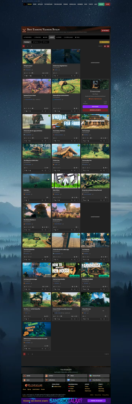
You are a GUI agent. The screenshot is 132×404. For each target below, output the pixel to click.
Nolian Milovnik (28, 99)
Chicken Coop (56, 160)
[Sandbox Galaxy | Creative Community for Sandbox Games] (66, 401)
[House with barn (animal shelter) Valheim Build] (66, 86)
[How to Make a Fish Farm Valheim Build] (66, 121)
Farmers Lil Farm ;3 (57, 219)
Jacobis (56, 69)
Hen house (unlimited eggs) (30, 279)
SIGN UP (101, 4)
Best (52, 37)
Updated (38, 37)
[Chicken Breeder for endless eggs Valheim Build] (66, 240)
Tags (77, 37)
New (46, 37)
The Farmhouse (86, 130)
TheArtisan (27, 194)
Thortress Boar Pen (87, 160)
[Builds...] (24, 4)
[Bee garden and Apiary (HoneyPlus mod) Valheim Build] (95, 181)
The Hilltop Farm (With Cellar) (31, 160)
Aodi (26, 313)
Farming (35, 1)
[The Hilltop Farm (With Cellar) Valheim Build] (37, 151)
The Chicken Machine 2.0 (30, 219)
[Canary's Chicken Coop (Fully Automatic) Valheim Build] (66, 300)
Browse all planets (95, 110)
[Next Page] (31, 46)
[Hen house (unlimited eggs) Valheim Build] (37, 270)
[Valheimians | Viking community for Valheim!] (22, 4)
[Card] (104, 46)
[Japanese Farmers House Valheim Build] (37, 86)
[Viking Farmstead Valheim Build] (37, 56)
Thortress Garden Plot (29, 249)
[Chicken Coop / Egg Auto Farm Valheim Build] (66, 56)
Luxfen (56, 164)
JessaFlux (86, 164)
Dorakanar (57, 194)
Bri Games (57, 283)
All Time (45, 42)
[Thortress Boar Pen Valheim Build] (95, 151)
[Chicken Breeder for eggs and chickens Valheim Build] (37, 121)
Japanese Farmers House (30, 95)
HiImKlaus (86, 134)
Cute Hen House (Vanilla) (59, 279)
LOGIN (107, 4)
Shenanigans (28, 223)
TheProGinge (28, 164)
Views (59, 37)
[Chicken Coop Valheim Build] (66, 151)
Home (24, 1)
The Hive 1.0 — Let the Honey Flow (32, 309)
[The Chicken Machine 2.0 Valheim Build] (37, 210)
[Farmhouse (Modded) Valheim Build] (95, 270)
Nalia (85, 313)
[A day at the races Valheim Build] (95, 300)
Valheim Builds (30, 1)
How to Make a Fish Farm (59, 130)
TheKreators (28, 69)
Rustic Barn (26, 190)
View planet (95, 106)
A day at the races (86, 309)
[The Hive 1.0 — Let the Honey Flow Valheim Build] (37, 300)
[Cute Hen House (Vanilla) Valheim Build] (66, 270)
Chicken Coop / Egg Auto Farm (60, 65)
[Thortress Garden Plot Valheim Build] (37, 240)
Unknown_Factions (59, 134)
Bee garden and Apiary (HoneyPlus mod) (92, 190)
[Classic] (108, 46)
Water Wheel (56, 190)
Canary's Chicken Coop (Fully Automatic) (62, 309)
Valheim (24, 396)
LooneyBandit (28, 134)
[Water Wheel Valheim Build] (66, 181)
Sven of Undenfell (87, 194)
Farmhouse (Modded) (87, 279)
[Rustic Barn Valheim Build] (37, 181)
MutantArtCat (58, 99)
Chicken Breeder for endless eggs (61, 249)
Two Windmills (85, 249)
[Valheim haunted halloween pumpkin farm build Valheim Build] (37, 329)
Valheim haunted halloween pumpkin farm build (35, 338)
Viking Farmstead (28, 65)
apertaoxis (27, 283)
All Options (35, 42)
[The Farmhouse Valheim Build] (95, 121)
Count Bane (27, 342)
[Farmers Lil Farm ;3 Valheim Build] (66, 210)
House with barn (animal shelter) (61, 95)
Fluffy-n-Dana (58, 313)
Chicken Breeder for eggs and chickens (33, 130)
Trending (28, 37)
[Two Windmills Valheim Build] (95, 240)
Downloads (69, 37)
